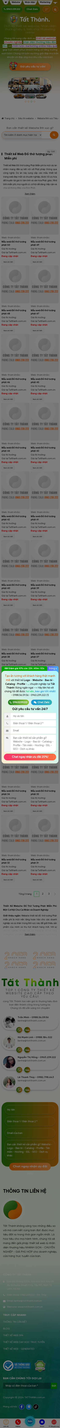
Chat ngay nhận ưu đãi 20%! (30, 757)
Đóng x (53, 668)
